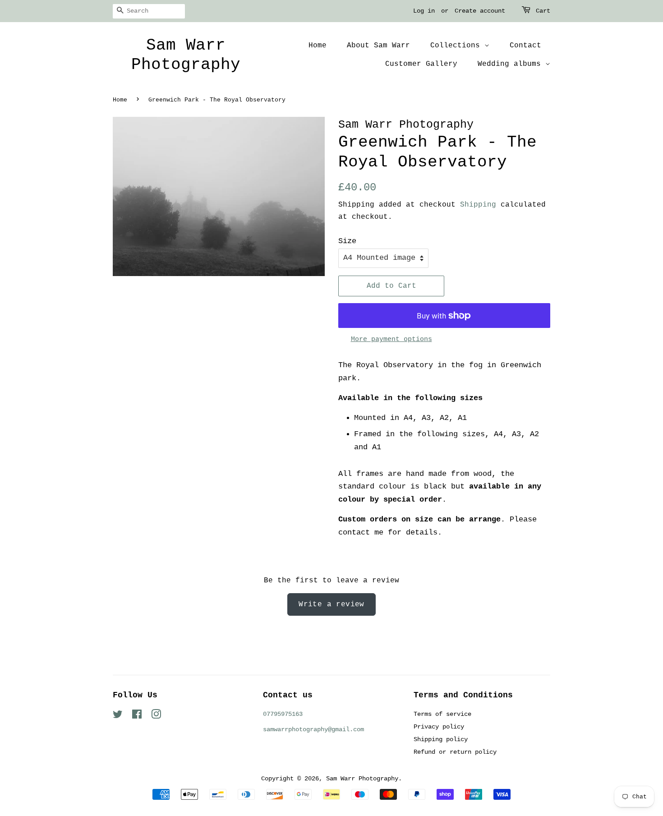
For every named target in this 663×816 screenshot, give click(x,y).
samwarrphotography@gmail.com (313, 729)
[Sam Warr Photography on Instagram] (156, 716)
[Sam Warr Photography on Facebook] (137, 716)
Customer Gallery (421, 64)
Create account (480, 10)
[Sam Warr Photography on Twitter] (118, 716)
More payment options (391, 339)
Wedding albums (511, 64)
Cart (543, 10)
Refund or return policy (455, 752)
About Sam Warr (378, 45)
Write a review (331, 604)
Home (317, 45)
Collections (457, 45)
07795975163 (283, 714)
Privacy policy (439, 726)
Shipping (478, 205)
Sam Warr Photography (185, 55)
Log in (424, 10)
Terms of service (442, 714)
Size (347, 241)
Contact (525, 45)
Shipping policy (441, 739)
